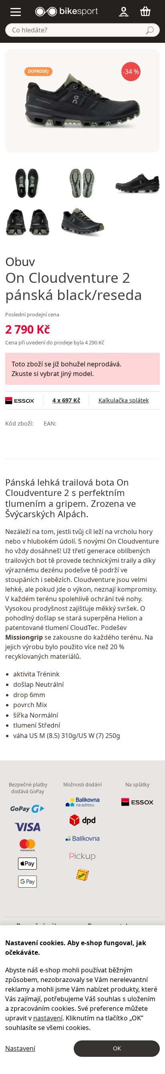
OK (117, 1048)
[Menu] (15, 11)
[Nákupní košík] (147, 11)
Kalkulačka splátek (124, 400)
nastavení (47, 1018)
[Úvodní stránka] (66, 10)
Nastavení (20, 1048)
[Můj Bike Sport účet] (124, 11)
